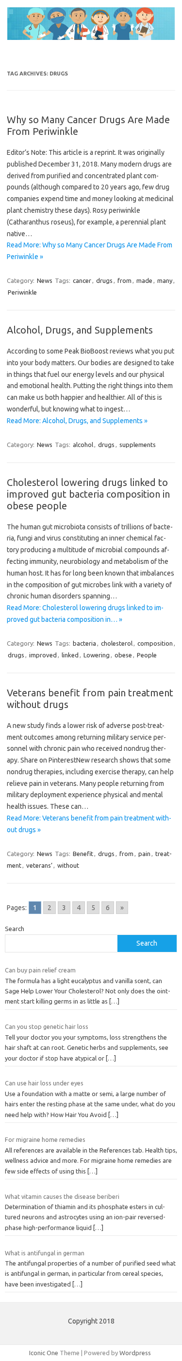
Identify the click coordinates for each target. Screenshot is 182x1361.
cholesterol (116, 643)
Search (14, 928)
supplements (137, 444)
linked (70, 655)
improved (43, 655)
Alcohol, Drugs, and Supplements (80, 330)
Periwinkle (22, 292)
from (124, 280)
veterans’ (39, 865)
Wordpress (135, 1352)
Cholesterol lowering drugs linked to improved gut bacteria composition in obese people (88, 494)
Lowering (96, 655)
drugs (104, 280)
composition (155, 643)
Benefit (83, 853)
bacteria (84, 643)
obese (123, 655)
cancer (82, 280)
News (44, 280)
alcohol (83, 444)
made (144, 280)
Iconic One (43, 1352)
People (147, 655)
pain (144, 853)
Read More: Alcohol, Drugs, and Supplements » (77, 421)
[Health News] (91, 37)
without (68, 865)
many (164, 280)
